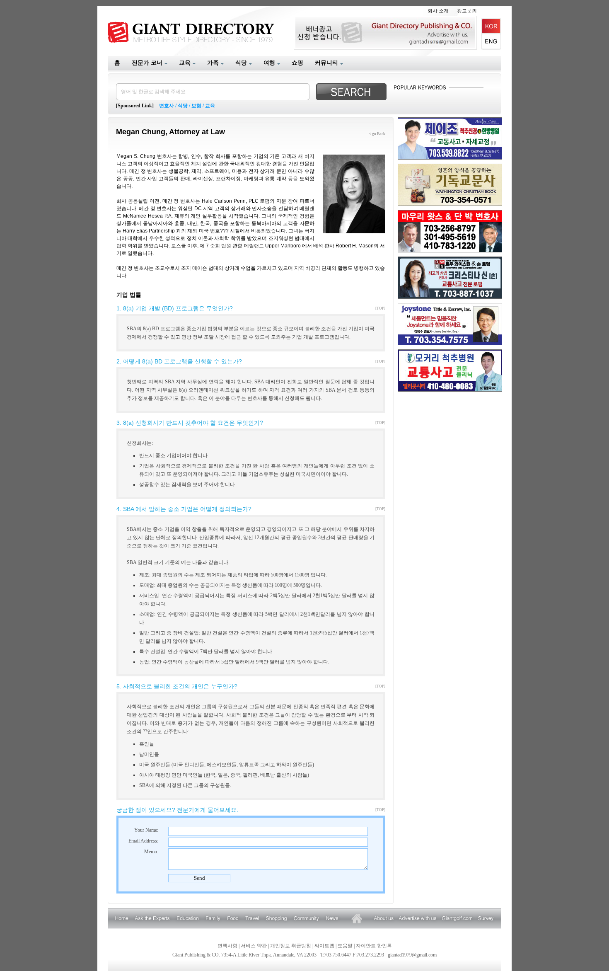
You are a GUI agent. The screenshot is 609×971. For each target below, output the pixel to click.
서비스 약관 (254, 946)
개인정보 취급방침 (290, 946)
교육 (210, 106)
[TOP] (380, 308)
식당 (183, 106)
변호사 (166, 106)
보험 (196, 106)
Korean (491, 26)
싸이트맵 (324, 946)
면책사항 (227, 946)
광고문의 (467, 11)
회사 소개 (438, 11)
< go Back (377, 134)
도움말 (345, 946)
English (491, 42)
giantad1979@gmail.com (412, 955)
